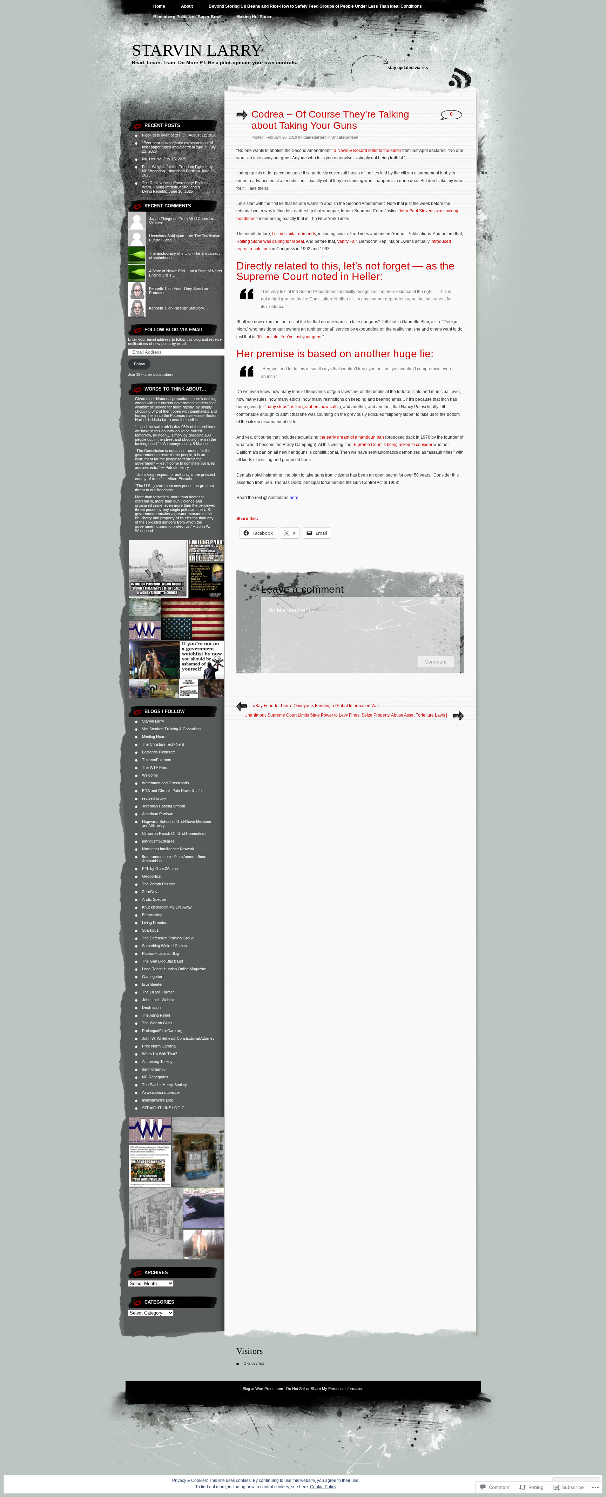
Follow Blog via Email (173, 329)
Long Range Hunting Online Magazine (174, 969)
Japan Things (160, 219)
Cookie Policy (323, 1486)
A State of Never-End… (169, 271)
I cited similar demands (294, 233)
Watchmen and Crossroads (165, 783)
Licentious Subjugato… (168, 236)
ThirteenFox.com (156, 760)
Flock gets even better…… (165, 135)
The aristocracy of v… (168, 253)
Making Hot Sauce (254, 16)
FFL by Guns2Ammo (160, 868)
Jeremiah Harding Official (163, 806)
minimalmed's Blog (157, 1100)
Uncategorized (344, 137)
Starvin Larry (197, 50)
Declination (151, 1007)
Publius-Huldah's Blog (160, 953)
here (294, 497)
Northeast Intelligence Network (168, 849)
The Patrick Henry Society (164, 1085)
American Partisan (157, 814)
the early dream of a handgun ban (351, 437)
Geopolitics (151, 876)
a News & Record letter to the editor (367, 150)
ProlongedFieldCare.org (162, 1031)
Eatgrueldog (152, 915)
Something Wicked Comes (164, 946)
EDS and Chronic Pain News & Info (172, 791)
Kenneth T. (158, 288)
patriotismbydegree (158, 841)
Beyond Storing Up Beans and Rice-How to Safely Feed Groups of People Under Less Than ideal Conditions (315, 6)
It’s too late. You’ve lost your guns (289, 336)
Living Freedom (155, 922)
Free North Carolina (159, 1046)
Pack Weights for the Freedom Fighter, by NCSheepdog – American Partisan (177, 169)
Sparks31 (150, 930)
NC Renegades (155, 1077)
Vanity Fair (347, 241)
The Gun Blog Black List (162, 961)
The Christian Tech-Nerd (163, 744)
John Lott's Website (158, 1000)
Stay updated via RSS (408, 67)
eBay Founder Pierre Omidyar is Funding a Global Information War (316, 705)
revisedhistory (154, 798)
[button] (158, 569)
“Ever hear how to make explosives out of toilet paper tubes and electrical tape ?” (177, 145)
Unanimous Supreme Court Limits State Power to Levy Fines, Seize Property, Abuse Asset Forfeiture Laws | (345, 715)
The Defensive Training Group (168, 938)
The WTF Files (154, 767)
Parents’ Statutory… (191, 308)
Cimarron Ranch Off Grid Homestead (174, 833)
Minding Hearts (155, 736)
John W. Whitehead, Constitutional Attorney (178, 1038)
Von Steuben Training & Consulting (171, 729)
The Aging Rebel (156, 1015)
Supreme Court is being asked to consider (392, 444)
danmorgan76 (154, 1069)
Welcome (150, 775)
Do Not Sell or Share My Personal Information (324, 1388)
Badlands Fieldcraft (158, 752)
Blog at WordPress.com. (263, 1388)
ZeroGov (149, 892)
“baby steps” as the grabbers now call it (302, 406)
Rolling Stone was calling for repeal (270, 241)
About (187, 6)
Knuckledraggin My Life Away (167, 907)
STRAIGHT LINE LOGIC (163, 1108)
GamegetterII (153, 976)
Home (159, 6)
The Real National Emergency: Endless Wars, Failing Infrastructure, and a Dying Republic (175, 187)
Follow (139, 364)
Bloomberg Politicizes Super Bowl (187, 16)
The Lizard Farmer (158, 992)
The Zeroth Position (158, 884)
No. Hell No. (152, 159)
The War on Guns (157, 1023)
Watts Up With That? (159, 1054)
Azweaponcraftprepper (161, 1092)
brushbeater (152, 984)
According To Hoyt (158, 1061)
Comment (436, 662)
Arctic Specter (154, 899)
